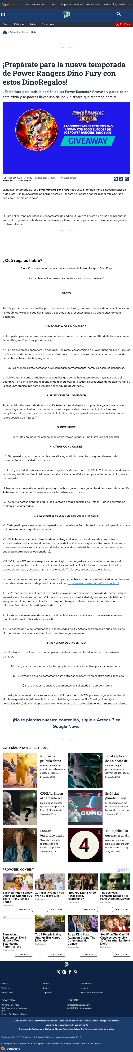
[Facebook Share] (116, 179)
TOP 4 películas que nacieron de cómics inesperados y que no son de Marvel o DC (116, 833)
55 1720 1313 (72, 1008)
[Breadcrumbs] (6, 32)
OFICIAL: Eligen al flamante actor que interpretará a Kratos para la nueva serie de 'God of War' (52, 795)
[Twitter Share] (121, 179)
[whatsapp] (75, 972)
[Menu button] (14, 14)
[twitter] (58, 973)
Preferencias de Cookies (45, 1021)
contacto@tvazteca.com (78, 1005)
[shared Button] (127, 179)
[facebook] (70, 973)
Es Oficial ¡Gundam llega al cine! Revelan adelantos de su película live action (117, 795)
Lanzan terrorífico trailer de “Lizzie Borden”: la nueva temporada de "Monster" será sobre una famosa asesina (52, 833)
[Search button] (119, 14)
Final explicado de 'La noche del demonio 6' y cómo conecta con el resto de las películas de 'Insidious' (117, 758)
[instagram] (64, 973)
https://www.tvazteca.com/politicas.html (93, 583)
